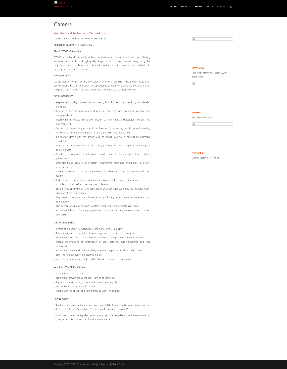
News (210, 6)
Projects (186, 6)
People (198, 6)
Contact (222, 6)
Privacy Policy (117, 364)
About (173, 6)
